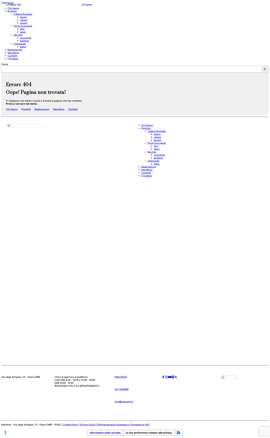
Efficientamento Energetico (113, 424)
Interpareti (153, 160)
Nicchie (152, 152)
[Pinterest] (172, 377)
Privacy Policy (88, 424)
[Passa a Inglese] (13, 58)
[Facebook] (163, 377)
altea (23, 46)
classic (24, 20)
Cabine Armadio (23, 14)
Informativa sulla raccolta (105, 432)
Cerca (4, 64)
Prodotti (26, 109)
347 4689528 (122, 389)
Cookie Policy (70, 424)
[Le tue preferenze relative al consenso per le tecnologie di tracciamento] (5, 432)
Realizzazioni (42, 109)
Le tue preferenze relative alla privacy (149, 432)
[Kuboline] (7, 2)
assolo (23, 23)
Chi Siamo (12, 109)
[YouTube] (169, 377)
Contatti (12, 55)
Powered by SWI (140, 424)
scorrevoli (25, 37)
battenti (24, 40)
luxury (23, 17)
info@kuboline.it (124, 401)
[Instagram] (166, 377)
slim (22, 29)
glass (23, 31)
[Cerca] (264, 69)
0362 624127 (121, 376)
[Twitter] (175, 377)
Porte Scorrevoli (23, 26)
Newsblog (58, 109)
